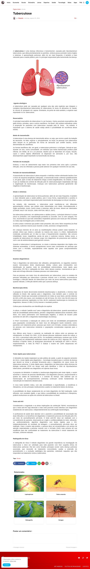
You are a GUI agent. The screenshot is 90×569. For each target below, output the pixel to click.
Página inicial (16, 9)
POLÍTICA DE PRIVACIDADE (73, 566)
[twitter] (87, 557)
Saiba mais (13, 561)
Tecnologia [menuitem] (61, 2)
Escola (23, 9)
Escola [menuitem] (24, 2)
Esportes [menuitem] (46, 2)
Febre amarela (61, 494)
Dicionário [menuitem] (31, 2)
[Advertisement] (45, 35)
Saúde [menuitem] (54, 2)
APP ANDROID (58, 566)
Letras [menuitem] (39, 2)
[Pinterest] (43, 463)
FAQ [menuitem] (80, 2)
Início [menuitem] (8, 2)
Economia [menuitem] (16, 2)
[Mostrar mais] (50, 463)
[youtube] (79, 557)
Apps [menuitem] (75, 2)
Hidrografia (29, 520)
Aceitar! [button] (6, 565)
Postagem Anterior (19, 547)
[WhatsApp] (39, 463)
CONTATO (86, 566)
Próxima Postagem (71, 547)
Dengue (61, 520)
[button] (84, 2)
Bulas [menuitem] (69, 2)
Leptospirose (29, 494)
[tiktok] (83, 557)
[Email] (47, 463)
